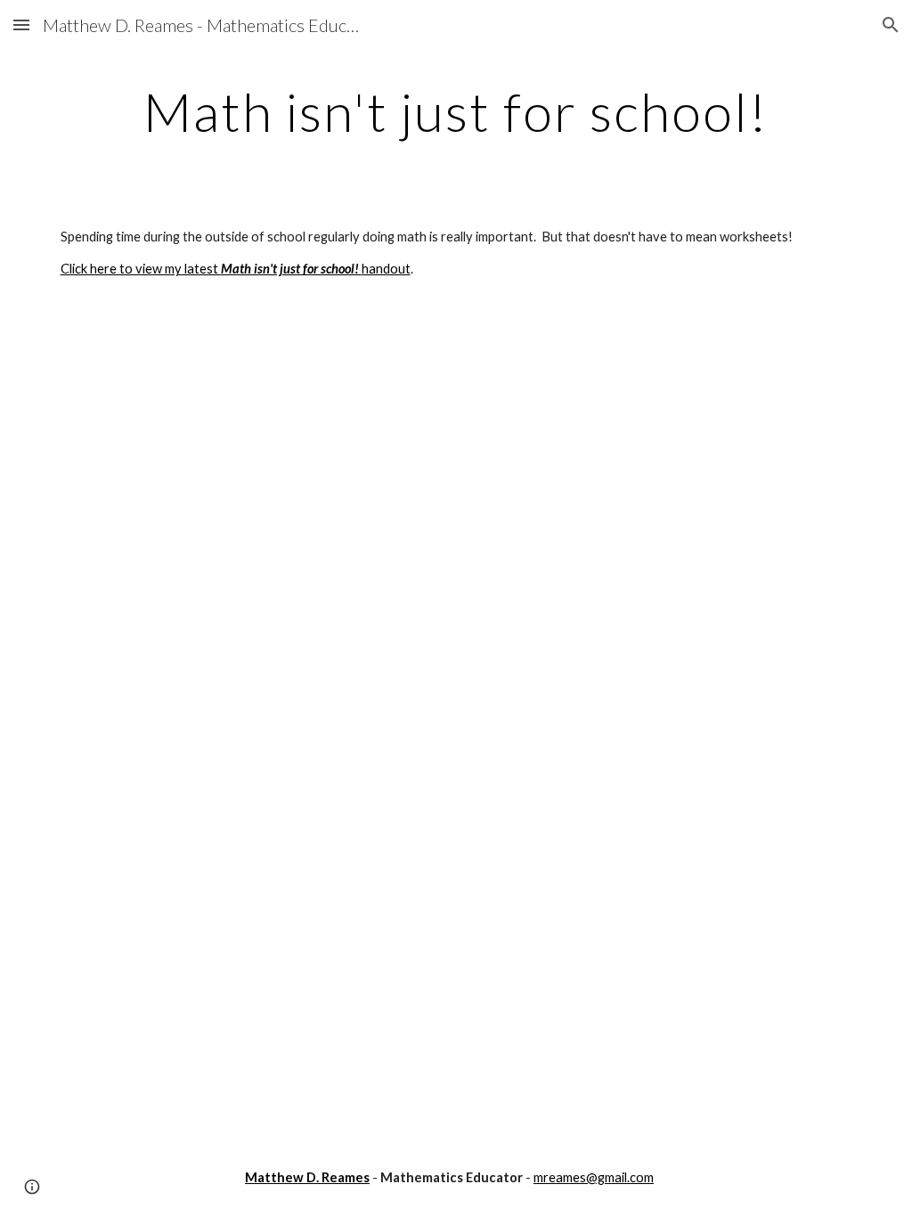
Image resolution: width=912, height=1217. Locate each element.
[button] (21, 24)
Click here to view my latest (141, 268)
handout (386, 268)
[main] (456, 111)
